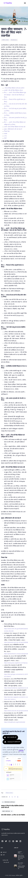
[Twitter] (6, 841)
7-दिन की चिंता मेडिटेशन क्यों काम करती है (14, 88)
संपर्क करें (4, 852)
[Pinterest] (13, 841)
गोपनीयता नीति (5, 860)
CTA (5, 136)
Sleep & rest (20, 852)
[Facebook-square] (2, 841)
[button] (25, 3)
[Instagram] (9, 841)
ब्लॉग (4, 854)
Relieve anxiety (9, 792)
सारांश (5, 133)
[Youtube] (17, 841)
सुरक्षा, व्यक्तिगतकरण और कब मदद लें (13, 129)
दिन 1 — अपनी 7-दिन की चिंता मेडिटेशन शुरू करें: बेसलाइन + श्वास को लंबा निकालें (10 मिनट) (15, 95)
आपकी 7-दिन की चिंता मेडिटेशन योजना (13, 90)
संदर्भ (5, 138)
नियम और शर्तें (6, 862)
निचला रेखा (6, 131)
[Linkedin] (20, 841)
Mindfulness (14, 39)
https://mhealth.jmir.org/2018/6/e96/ (14, 722)
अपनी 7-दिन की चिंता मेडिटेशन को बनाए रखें (14, 126)
